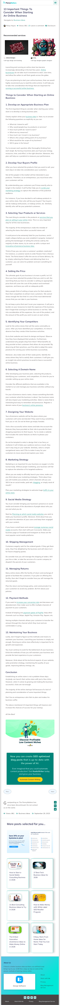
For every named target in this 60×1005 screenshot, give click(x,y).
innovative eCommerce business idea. (20, 246)
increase (20, 602)
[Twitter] (28, 997)
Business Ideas (19, 20)
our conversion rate (31, 602)
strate (15, 191)
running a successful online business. (20, 88)
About (43, 975)
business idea (31, 117)
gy (19, 191)
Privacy (43, 982)
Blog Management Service (47, 986)
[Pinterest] (35, 997)
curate (43, 188)
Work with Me (45, 978)
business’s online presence (32, 405)
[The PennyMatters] (10, 2)
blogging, (36, 482)
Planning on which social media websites (28, 514)
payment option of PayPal (33, 613)
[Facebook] (25, 997)
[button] (55, 2)
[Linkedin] (31, 997)
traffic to (46, 490)
